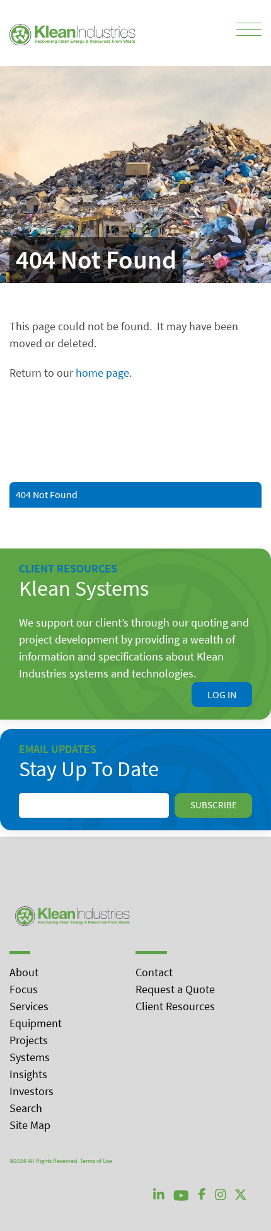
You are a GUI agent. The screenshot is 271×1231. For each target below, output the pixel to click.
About (23, 972)
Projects (28, 1040)
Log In (221, 694)
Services (29, 1006)
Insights (28, 1074)
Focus (23, 989)
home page (102, 372)
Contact (154, 972)
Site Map (29, 1125)
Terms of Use (96, 1161)
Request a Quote (175, 989)
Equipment (35, 1023)
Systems (29, 1057)
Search (25, 1108)
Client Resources (175, 1006)
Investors (31, 1091)
